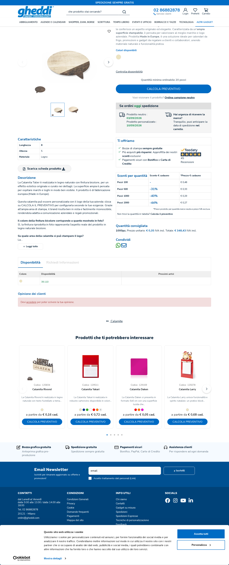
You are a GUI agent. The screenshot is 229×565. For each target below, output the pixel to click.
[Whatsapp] (118, 246)
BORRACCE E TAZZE (165, 22)
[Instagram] (175, 501)
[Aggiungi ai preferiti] (109, 31)
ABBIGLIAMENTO (28, 22)
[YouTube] (183, 501)
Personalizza (199, 544)
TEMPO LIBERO (121, 22)
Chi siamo (121, 499)
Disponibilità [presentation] (30, 262)
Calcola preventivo (163, 89)
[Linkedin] (190, 501)
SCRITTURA (104, 22)
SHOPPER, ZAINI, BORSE (82, 22)
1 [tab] (107, 434)
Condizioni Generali (77, 499)
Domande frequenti (78, 512)
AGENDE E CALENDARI (53, 22)
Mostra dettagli (53, 558)
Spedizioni (121, 512)
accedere (31, 302)
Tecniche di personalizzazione (132, 520)
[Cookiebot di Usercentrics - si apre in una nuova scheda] (21, 558)
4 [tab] (118, 434)
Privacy (71, 503)
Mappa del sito (75, 520)
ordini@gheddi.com (28, 518)
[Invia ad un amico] (124, 246)
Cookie (70, 507)
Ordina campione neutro (180, 97)
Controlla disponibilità (129, 72)
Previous (22, 62)
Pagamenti (73, 516)
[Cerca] (124, 11)
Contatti (120, 503)
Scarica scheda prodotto (44, 169)
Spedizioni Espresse (127, 516)
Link (133, 478)
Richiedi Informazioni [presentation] (62, 262)
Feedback (121, 524)
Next (108, 62)
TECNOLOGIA (186, 22)
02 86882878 (167, 10)
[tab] (30, 263)
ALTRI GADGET (205, 22)
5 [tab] (122, 434)
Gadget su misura (125, 507)
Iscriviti (180, 470)
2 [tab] (110, 434)
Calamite (116, 321)
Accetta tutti (201, 533)
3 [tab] (114, 434)
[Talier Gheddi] (65, 62)
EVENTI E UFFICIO (141, 22)
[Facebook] (167, 501)
